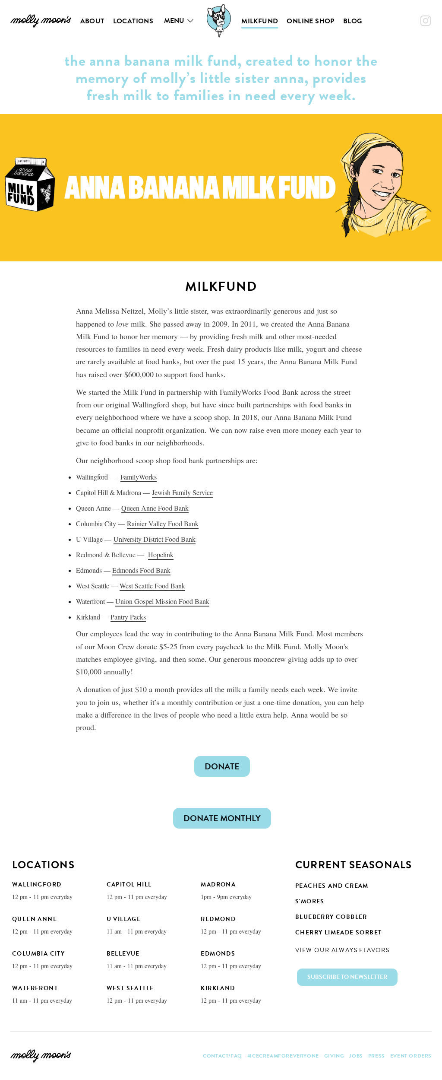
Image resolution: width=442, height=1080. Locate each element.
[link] (40, 20)
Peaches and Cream (332, 885)
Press (376, 1056)
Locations (133, 21)
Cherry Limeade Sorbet (338, 932)
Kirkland (218, 988)
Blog (352, 21)
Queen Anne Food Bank (155, 507)
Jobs (356, 1056)
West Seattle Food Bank (152, 585)
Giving (334, 1056)
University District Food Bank (155, 538)
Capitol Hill (129, 884)
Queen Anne (34, 919)
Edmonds (218, 953)
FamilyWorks (138, 476)
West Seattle (130, 988)
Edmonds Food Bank (141, 570)
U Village (124, 919)
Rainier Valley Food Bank (163, 523)
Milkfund (259, 21)
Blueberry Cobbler (331, 916)
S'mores (310, 901)
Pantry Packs (128, 616)
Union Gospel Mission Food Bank (162, 601)
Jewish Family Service (182, 492)
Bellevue (123, 953)
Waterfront (35, 988)
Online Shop (310, 21)
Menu (174, 21)
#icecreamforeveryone (283, 1056)
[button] (347, 977)
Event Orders (411, 1056)
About (92, 21)
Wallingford (36, 884)
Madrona (218, 884)
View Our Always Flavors (342, 950)
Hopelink (161, 554)
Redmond (218, 919)
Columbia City (38, 953)
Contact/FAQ (222, 1056)
